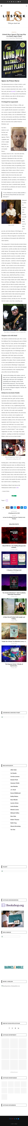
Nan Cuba (13, 816)
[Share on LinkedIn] (21, 507)
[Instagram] (9, 1)
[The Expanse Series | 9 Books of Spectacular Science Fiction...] (11, 1084)
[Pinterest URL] (5, 1043)
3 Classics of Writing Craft (14, 570)
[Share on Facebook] (11, 507)
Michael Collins (14, 813)
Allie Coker (13, 770)
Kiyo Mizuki (14, 799)
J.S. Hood (13, 789)
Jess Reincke (14, 786)
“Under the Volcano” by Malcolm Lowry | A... (14, 641)
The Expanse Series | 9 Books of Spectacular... (14, 664)
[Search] (26, 6)
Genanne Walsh (14, 783)
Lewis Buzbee (14, 806)
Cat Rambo (13, 773)
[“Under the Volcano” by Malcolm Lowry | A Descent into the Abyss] (14, 631)
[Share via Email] (25, 507)
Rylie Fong (13, 823)
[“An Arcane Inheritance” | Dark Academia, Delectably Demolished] (14, 582)
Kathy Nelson (14, 796)
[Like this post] (8, 507)
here (18, 487)
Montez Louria (14, 809)
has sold (13, 91)
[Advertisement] (14, 694)
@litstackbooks (14, 1072)
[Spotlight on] (17, 1084)
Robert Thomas (14, 819)
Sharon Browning (19, 38)
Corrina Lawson (14, 776)
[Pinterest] (11, 1)
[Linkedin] (13, 1)
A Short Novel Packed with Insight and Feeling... (14, 617)
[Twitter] (15, 1)
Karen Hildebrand (15, 793)
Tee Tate (12, 829)
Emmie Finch (14, 779)
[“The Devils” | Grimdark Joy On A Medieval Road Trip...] (4, 1084)
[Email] (18, 1)
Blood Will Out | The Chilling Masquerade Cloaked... (14, 546)
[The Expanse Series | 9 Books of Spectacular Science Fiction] (14, 653)
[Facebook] (7, 1)
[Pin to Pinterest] (18, 507)
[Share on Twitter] (15, 507)
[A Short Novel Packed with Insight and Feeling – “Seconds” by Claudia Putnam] (14, 606)
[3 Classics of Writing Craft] (14, 560)
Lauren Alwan (12, 38)
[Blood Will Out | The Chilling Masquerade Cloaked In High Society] (14, 535)
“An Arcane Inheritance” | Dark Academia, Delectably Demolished (14, 593)
